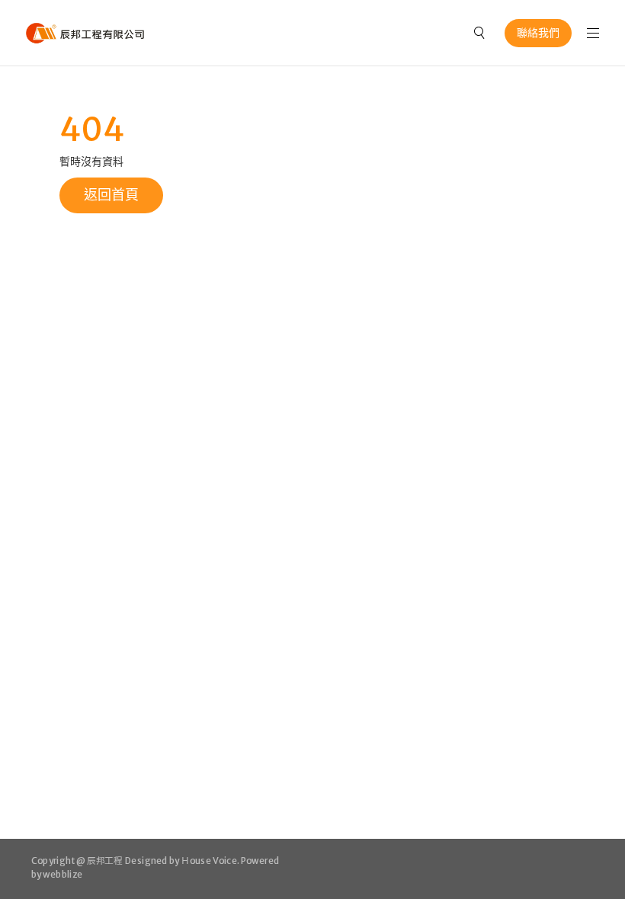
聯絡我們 (538, 33)
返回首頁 (111, 194)
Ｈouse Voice (209, 860)
